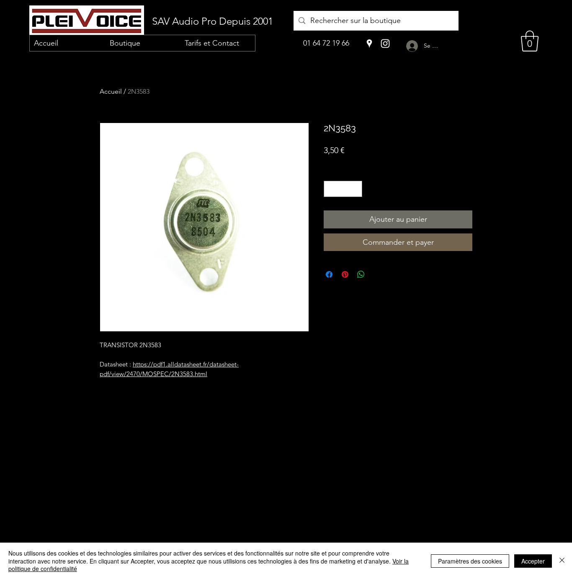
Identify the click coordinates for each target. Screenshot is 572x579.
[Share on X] (377, 274)
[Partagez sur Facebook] (329, 274)
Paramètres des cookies (470, 561)
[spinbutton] (343, 189)
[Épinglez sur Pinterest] (345, 274)
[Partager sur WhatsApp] (361, 274)
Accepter (533, 561)
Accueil (111, 91)
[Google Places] (369, 43)
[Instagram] (385, 43)
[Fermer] (562, 560)
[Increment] (355, 189)
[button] (530, 41)
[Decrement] (330, 189)
